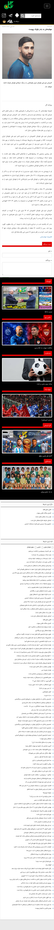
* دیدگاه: (48, 260)
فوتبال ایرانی (47, 547)
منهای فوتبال (30, 547)
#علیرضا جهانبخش (46, 237)
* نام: (50, 251)
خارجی (39, 547)
